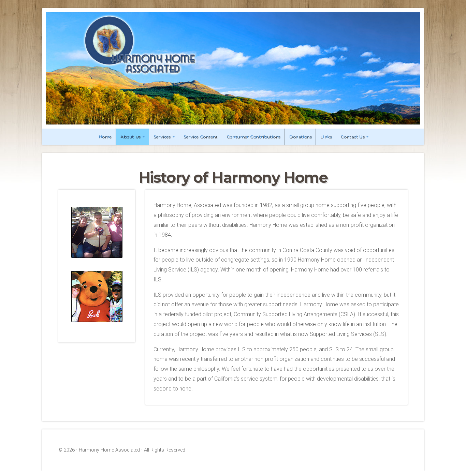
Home (105, 136)
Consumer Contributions (253, 136)
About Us (130, 136)
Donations (300, 136)
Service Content (201, 136)
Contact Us (352, 136)
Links (326, 136)
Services (162, 136)
